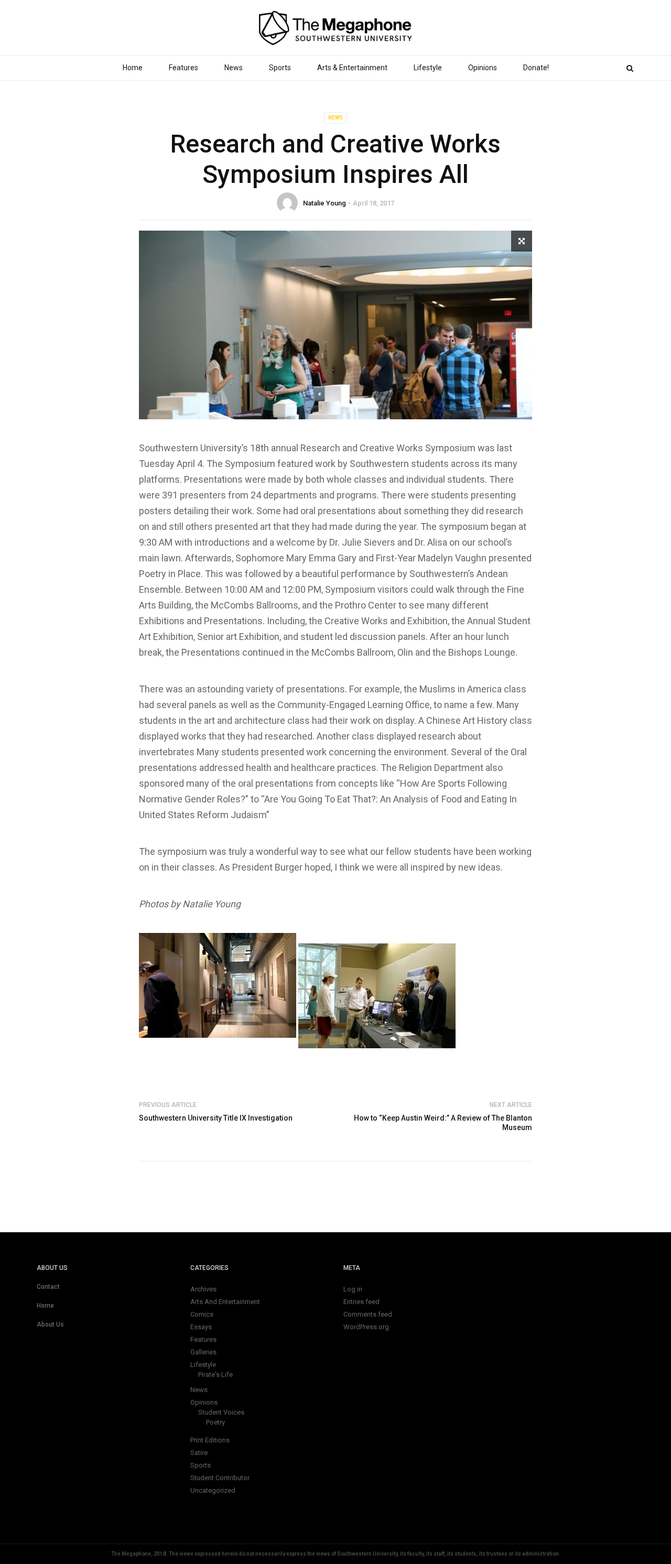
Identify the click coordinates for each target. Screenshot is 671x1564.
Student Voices (221, 1412)
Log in (352, 1289)
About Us (50, 1324)
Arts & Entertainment (352, 67)
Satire (199, 1453)
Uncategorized (212, 1490)
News (233, 67)
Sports (280, 67)
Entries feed (361, 1302)
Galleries (203, 1352)
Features (183, 67)
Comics (201, 1314)
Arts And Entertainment (225, 1302)
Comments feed (367, 1314)
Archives (203, 1289)
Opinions (482, 67)
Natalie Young (324, 203)
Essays (201, 1327)
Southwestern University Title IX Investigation (216, 1118)
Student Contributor (220, 1478)
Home (133, 67)
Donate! (536, 67)
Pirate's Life (215, 1374)
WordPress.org (366, 1327)
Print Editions (210, 1440)
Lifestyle (428, 67)
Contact (48, 1286)
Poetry (215, 1422)
